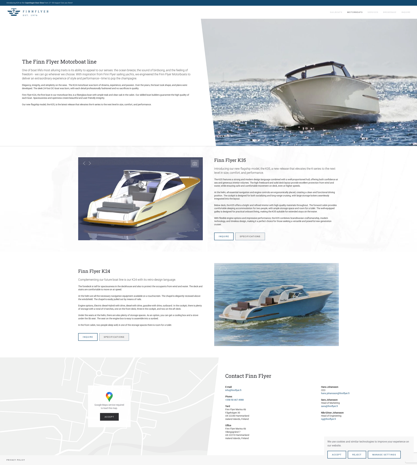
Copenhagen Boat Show (34, 3)
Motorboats (355, 12)
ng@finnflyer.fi (328, 419)
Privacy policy (16, 460)
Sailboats (336, 12)
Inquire (405, 12)
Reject (357, 454)
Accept (109, 417)
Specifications (250, 236)
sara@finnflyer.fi (329, 406)
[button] (195, 163)
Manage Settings (384, 454)
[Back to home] (28, 12)
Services (373, 12)
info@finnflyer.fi (233, 390)
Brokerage (389, 12)
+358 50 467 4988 (234, 400)
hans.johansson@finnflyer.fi (335, 393)
